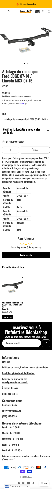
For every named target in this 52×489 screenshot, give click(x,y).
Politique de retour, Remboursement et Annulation (25, 367)
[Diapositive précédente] (3, 4)
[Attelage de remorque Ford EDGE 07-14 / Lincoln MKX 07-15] (12, 285)
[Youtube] (28, 483)
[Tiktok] (33, 483)
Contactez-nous (9, 405)
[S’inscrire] (46, 343)
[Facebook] (19, 483)
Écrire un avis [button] (26, 255)
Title (4, 113)
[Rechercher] (9, 11)
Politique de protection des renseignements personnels (15, 380)
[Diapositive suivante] (49, 4)
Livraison (6, 361)
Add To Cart (7, 317)
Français (14, 486)
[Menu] (3, 11)
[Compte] (43, 11)
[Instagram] (23, 483)
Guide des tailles (9, 393)
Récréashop (28, 477)
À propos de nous (10, 388)
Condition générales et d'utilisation (18, 373)
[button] (37, 11)
